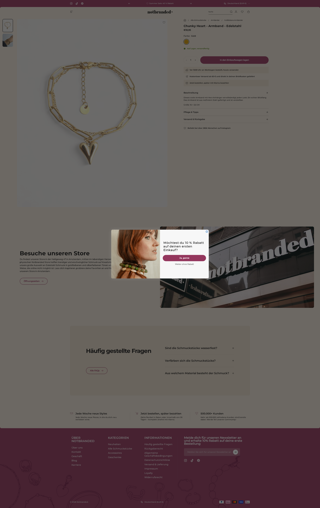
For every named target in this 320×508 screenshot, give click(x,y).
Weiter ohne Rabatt (184, 264)
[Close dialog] (207, 232)
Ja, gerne (184, 258)
